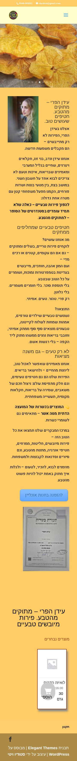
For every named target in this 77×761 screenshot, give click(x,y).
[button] (48, 691)
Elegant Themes (43, 748)
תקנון (65, 726)
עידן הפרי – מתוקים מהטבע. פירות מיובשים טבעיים (38, 618)
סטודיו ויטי (16, 754)
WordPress (59, 754)
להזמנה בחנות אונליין (44, 495)
